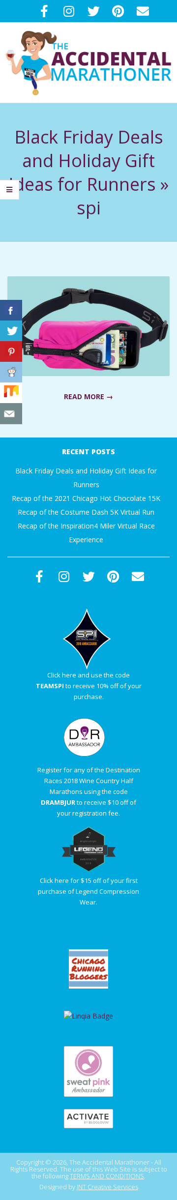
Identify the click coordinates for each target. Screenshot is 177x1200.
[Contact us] (11, 413)
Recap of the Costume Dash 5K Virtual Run (86, 512)
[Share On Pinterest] (11, 351)
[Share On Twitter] (11, 331)
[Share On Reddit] (11, 372)
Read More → (88, 396)
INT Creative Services (107, 1186)
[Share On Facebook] (11, 310)
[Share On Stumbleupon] (11, 393)
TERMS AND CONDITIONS (107, 1175)
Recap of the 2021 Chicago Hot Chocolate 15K (86, 498)
